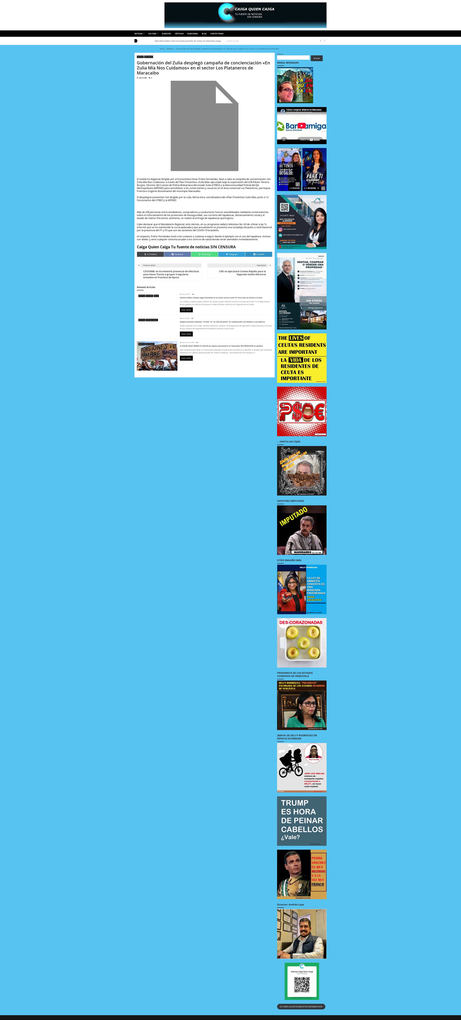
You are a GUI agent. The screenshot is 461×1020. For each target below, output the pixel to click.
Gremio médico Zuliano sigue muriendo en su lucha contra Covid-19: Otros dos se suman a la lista (221, 298)
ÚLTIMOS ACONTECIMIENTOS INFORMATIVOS (301, 1006)
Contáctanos (217, 33)
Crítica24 (179, 33)
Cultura (152, 33)
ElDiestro (166, 33)
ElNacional (192, 33)
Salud (156, 296)
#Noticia (140, 57)
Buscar (280, 54)
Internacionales (151, 320)
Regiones (149, 296)
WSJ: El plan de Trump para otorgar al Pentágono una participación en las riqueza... (188, 41)
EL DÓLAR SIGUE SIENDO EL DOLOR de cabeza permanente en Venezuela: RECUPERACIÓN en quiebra (221, 346)
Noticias (138, 33)
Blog (204, 33)
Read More (186, 310)
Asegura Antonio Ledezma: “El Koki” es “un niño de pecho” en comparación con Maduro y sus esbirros (222, 322)
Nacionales (148, 57)
